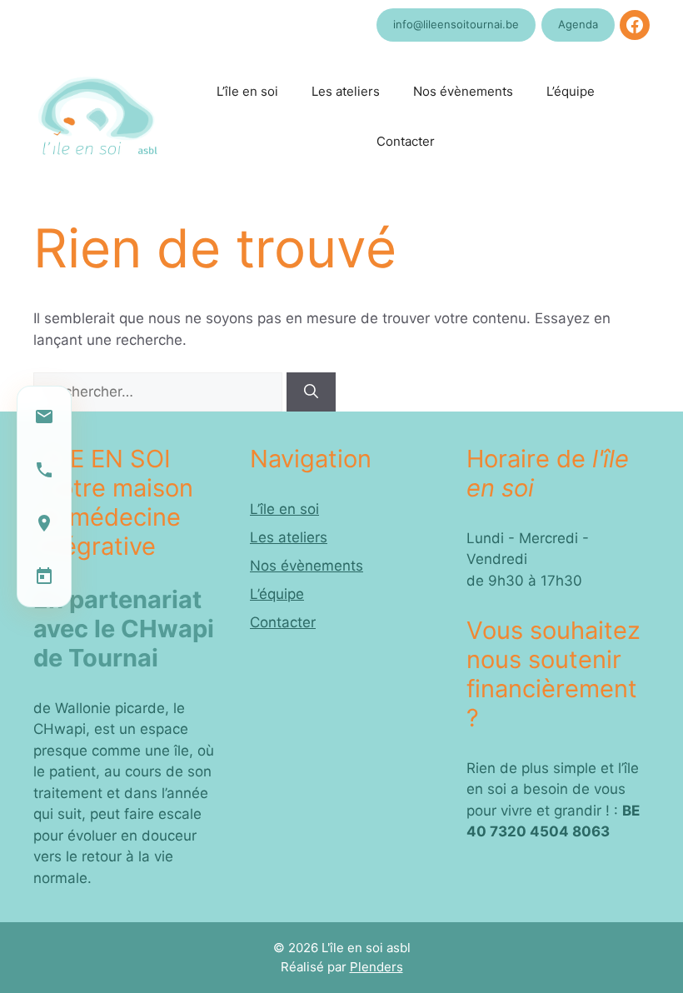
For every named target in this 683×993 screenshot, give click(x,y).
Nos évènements (463, 91)
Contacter (405, 141)
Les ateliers (346, 91)
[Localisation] (44, 523)
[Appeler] (44, 470)
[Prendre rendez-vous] (44, 576)
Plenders (376, 967)
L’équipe (570, 91)
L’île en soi (247, 91)
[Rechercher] (311, 392)
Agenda (578, 24)
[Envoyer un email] (44, 417)
